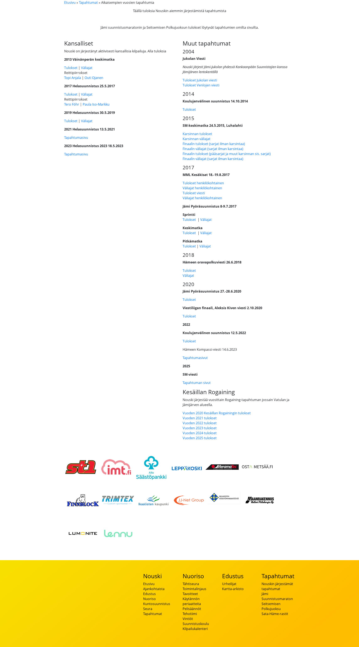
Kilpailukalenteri (195, 628)
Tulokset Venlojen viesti (201, 85)
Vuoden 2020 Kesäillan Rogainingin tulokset (217, 413)
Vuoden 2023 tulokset (200, 428)
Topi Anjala (72, 77)
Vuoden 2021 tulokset (200, 418)
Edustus (149, 594)
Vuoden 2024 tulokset (200, 433)
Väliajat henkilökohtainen (202, 188)
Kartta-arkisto (233, 589)
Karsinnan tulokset (197, 134)
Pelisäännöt (192, 608)
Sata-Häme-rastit (275, 613)
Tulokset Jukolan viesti (200, 80)
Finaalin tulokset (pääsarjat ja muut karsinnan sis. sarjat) (227, 153)
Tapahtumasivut (195, 357)
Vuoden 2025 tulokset (200, 438)
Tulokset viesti (194, 193)
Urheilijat (229, 584)
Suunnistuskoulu (196, 623)
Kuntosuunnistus (156, 603)
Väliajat (86, 67)
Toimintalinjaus (194, 589)
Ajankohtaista (154, 589)
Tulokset (70, 67)
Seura (147, 608)
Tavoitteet (190, 594)
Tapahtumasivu (76, 137)
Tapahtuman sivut (197, 382)
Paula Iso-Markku (96, 104)
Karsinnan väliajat (196, 139)
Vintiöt (188, 618)
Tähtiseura (191, 584)
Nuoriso (149, 599)
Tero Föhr (71, 104)
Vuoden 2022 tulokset (200, 423)
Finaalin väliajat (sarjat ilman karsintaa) (213, 148)
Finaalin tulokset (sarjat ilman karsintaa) (214, 143)
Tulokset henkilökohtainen (203, 183)
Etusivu (70, 2)
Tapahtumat (88, 2)
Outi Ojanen (94, 77)
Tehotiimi (190, 613)
